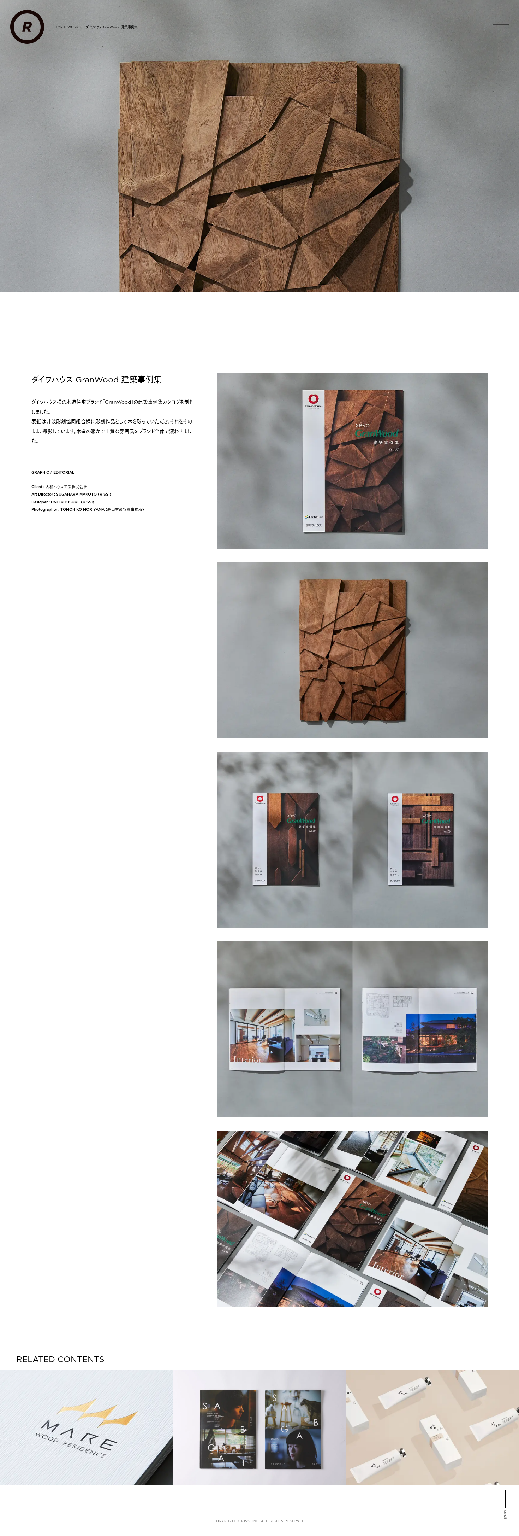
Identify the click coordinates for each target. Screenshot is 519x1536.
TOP (58, 27)
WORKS (74, 27)
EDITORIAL (63, 472)
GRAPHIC (40, 472)
